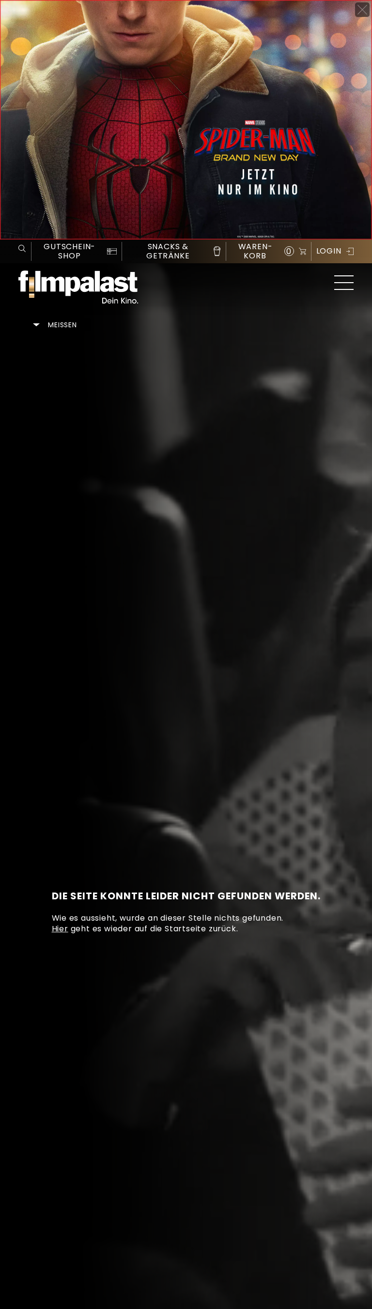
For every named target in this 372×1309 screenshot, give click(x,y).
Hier (60, 928)
